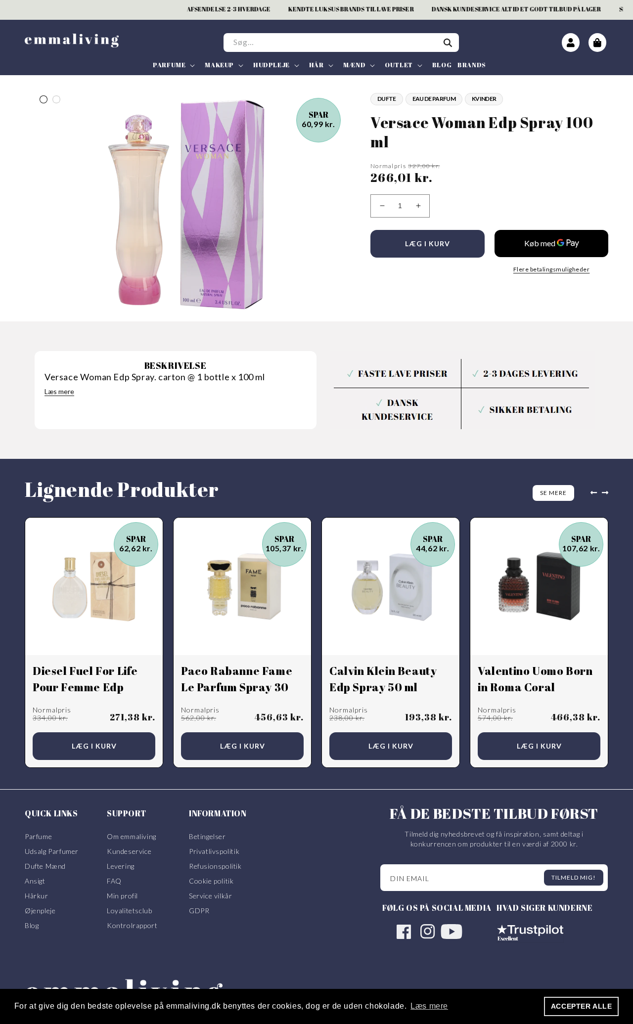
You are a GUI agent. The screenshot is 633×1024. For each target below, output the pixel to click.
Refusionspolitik (215, 866)
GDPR (199, 910)
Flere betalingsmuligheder (551, 269)
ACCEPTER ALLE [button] (581, 1006)
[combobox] (341, 42)
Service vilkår (210, 895)
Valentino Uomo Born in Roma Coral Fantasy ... (535, 687)
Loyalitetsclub (129, 910)
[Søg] (448, 43)
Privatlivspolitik (214, 851)
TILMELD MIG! (573, 877)
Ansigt (35, 881)
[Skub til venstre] (591, 493)
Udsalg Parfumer (52, 851)
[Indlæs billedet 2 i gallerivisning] (56, 99)
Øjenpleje (40, 910)
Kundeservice (129, 851)
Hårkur (36, 895)
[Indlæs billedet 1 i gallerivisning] (43, 99)
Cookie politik (211, 881)
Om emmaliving (131, 836)
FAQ (114, 881)
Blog (32, 925)
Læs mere (59, 391)
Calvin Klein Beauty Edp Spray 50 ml (383, 679)
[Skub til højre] (607, 493)
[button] (173, 65)
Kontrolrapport (132, 925)
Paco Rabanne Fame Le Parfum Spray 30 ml (236, 687)
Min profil (122, 895)
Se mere (553, 492)
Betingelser (207, 836)
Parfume (38, 836)
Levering (121, 866)
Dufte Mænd (45, 866)
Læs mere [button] (429, 1006)
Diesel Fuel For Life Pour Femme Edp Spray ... (85, 687)
